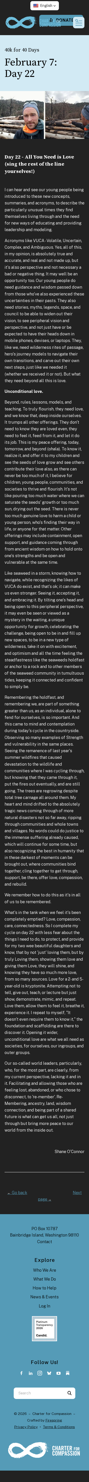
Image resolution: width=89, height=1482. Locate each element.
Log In (44, 1306)
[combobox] (39, 1393)
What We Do (44, 1279)
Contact (44, 1241)
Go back (17, 1192)
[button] (44, 5)
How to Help (44, 1288)
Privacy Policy (26, 1427)
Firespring (53, 1420)
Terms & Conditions (59, 1427)
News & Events (44, 1296)
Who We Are (44, 1270)
